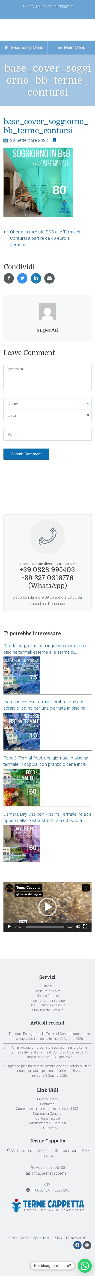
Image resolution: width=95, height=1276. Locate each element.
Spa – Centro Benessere (47, 1005)
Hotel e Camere (47, 996)
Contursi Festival (47, 1119)
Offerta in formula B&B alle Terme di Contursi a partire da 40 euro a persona (45, 238)
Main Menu (74, 47)
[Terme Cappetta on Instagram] (87, 1245)
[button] (47, 907)
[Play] (9, 926)
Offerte (48, 986)
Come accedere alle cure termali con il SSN (47, 1109)
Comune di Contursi (47, 1114)
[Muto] (78, 926)
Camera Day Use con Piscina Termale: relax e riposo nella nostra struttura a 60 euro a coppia (47, 817)
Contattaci (47, 1104)
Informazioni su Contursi (47, 1123)
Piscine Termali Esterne (47, 1001)
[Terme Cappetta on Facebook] (78, 1245)
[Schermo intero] (85, 926)
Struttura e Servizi (47, 991)
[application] (47, 907)
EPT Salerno (48, 1128)
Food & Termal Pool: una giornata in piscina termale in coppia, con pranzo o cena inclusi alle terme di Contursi (46, 761)
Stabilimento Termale (47, 1010)
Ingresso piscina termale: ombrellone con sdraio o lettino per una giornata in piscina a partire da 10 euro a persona (46, 705)
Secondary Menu (26, 47)
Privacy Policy (47, 1099)
